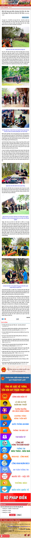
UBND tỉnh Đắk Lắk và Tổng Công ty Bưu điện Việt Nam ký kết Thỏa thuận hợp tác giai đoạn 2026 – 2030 (15, 352)
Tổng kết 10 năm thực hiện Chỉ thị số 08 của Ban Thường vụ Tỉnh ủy (15, 359)
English (28, 0)
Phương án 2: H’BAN (6, 510)
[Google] (5, 319)
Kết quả (19, 515)
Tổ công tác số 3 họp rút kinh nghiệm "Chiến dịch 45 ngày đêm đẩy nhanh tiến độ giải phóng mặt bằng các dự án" (15, 348)
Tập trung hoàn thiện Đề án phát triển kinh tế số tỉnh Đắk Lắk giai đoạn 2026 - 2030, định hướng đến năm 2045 (15, 363)
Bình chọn (12, 515)
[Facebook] (2, 319)
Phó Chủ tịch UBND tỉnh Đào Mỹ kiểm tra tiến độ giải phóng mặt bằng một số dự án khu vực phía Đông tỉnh (15, 329)
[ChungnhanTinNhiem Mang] (24, 529)
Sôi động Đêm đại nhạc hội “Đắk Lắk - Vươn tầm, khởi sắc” (14, 325)
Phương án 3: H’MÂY (6, 512)
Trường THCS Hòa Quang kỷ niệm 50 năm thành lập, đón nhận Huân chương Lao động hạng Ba (15, 345)
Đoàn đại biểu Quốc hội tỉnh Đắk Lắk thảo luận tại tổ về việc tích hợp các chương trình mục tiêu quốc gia (15, 355)
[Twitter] (4, 319)
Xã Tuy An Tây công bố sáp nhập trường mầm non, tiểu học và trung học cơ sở (14, 336)
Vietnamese (24, 0)
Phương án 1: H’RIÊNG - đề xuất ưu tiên (10, 508)
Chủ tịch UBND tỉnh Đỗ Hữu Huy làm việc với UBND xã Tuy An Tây (15, 332)
